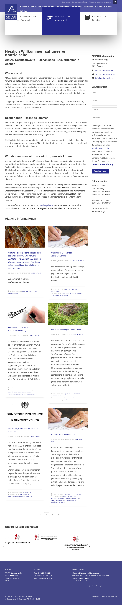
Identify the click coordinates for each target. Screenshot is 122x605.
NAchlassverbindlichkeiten (16, 496)
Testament (28, 392)
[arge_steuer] (46, 537)
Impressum (66, 2)
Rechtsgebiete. (46, 205)
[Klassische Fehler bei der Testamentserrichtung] (25, 312)
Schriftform (55, 295)
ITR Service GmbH (34, 599)
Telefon (95, 109)
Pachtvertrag (67, 293)
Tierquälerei (73, 398)
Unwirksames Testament (31, 394)
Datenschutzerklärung (79, 2)
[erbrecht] (76, 542)
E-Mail (95, 101)
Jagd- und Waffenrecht (29, 291)
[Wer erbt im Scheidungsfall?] (68, 419)
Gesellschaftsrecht (42, 190)
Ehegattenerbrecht (69, 496)
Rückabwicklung (77, 293)
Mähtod (65, 398)
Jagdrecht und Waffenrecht (72, 190)
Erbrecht (29, 190)
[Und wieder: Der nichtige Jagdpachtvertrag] (68, 237)
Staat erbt (29, 496)
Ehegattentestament (58, 498)
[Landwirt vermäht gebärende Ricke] (68, 314)
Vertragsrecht (42, 208)
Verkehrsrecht (29, 208)
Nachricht (96, 117)
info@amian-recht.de (101, 148)
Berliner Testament (26, 390)
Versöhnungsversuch (58, 502)
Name (95, 92)
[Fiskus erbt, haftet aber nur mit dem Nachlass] (25, 413)
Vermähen (66, 400)
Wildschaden (64, 295)
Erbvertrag (75, 498)
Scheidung (61, 500)
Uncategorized (13, 293)
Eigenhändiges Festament (16, 392)
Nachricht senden (100, 171)
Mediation (54, 500)
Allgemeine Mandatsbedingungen (100, 2)
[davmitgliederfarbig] (17, 539)
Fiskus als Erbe (24, 494)
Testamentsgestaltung (15, 394)
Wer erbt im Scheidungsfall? (63, 435)
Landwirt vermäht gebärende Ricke (66, 330)
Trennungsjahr (71, 500)
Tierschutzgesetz (56, 400)
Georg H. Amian (36, 273)
